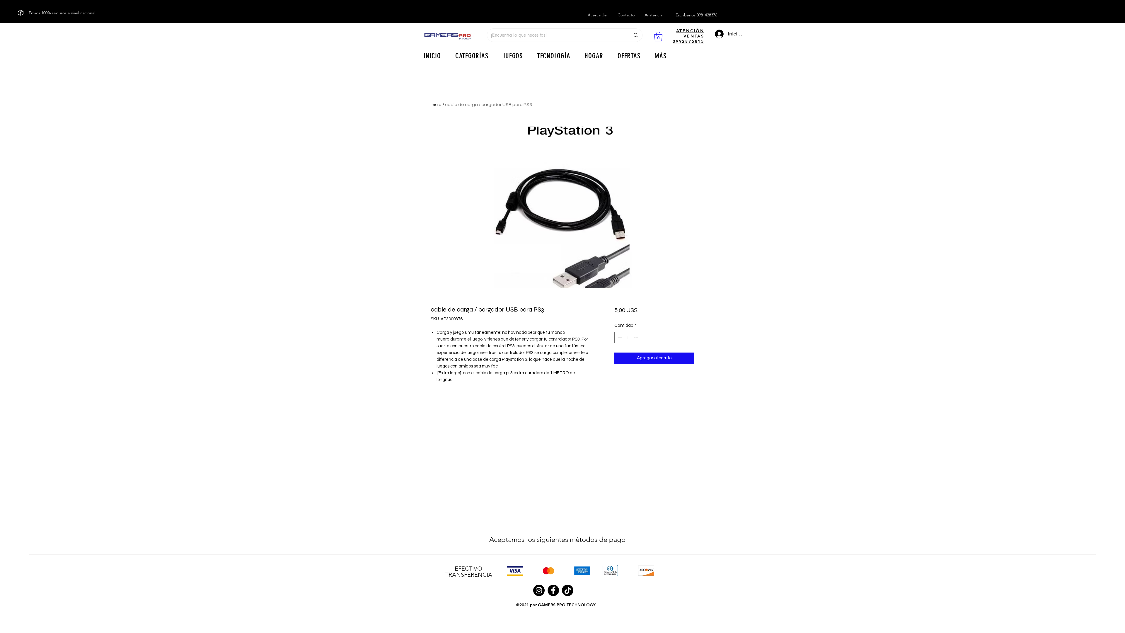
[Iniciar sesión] (718, 34)
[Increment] (636, 337)
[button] (658, 36)
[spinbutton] (628, 337)
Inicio (436, 104)
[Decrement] (619, 337)
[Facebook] (553, 590)
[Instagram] (539, 590)
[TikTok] (567, 590)
